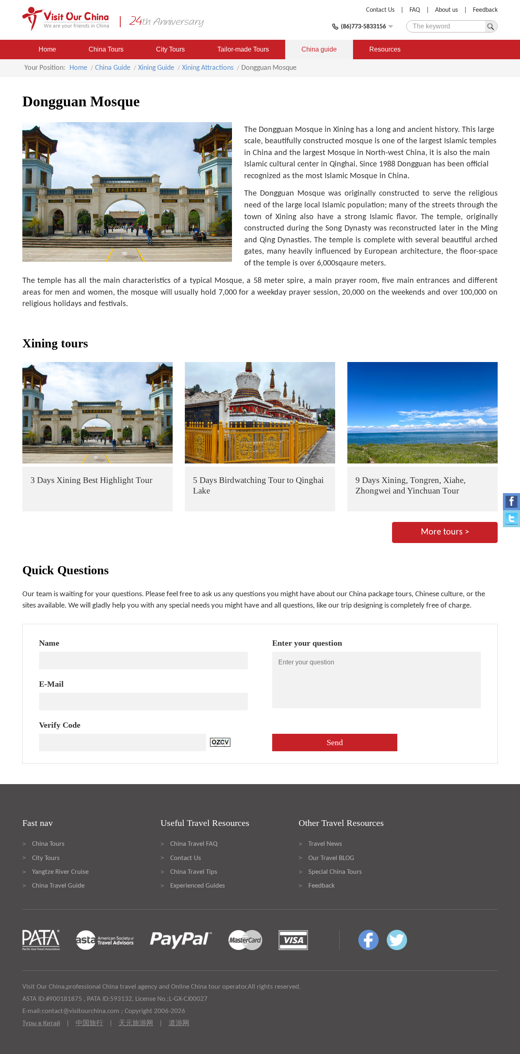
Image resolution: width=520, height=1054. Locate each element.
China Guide (112, 68)
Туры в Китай (41, 1023)
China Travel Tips (193, 872)
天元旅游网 (136, 1023)
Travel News (325, 844)
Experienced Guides (197, 885)
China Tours (106, 49)
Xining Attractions (208, 68)
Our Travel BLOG (331, 858)
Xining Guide (156, 68)
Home (47, 49)
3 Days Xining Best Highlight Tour (91, 480)
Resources (385, 49)
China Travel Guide (58, 885)
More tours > (445, 532)
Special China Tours (335, 872)
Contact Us (380, 10)
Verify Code (59, 724)
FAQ (415, 10)
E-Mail (51, 683)
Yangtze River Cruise (60, 872)
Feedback (485, 10)
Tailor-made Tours (243, 49)
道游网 (179, 1023)
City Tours (170, 49)
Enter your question (307, 642)
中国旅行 (89, 1023)
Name (49, 642)
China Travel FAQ (193, 844)
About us (446, 10)
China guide (319, 49)
